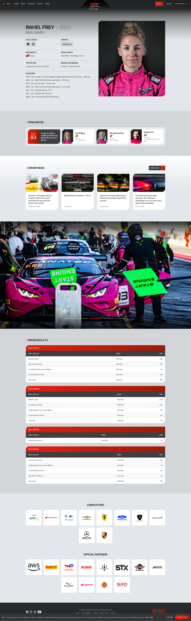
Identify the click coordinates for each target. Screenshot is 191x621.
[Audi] (51, 518)
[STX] (122, 567)
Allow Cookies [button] (182, 617)
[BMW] (69, 518)
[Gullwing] (69, 585)
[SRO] (122, 585)
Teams (96, 613)
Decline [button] (170, 617)
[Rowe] (87, 567)
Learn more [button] (149, 617)
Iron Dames (35, 32)
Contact (113, 613)
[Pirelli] (51, 567)
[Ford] (122, 518)
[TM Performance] (140, 567)
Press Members (86, 613)
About (77, 613)
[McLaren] (157, 518)
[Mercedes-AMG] (87, 535)
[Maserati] (104, 567)
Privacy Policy (104, 613)
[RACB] (104, 585)
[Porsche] (104, 535)
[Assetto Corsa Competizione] (157, 567)
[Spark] (87, 585)
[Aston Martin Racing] (34, 518)
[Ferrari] (104, 518)
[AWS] (34, 567)
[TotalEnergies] (69, 567)
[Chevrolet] (87, 518)
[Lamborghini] (140, 518)
